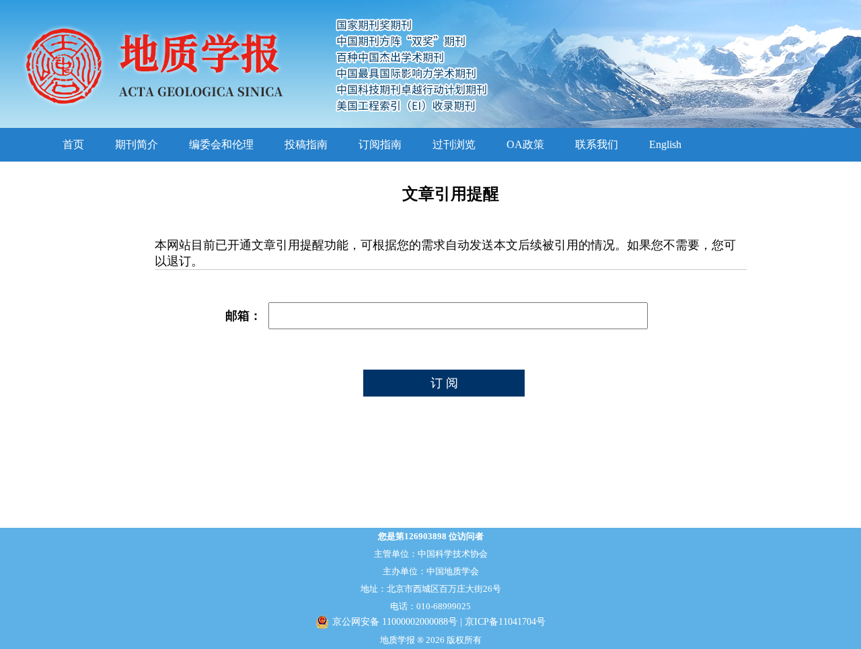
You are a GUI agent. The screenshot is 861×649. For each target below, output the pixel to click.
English (665, 144)
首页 (73, 144)
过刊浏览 (454, 144)
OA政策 (525, 144)
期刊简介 (136, 144)
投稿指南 (306, 144)
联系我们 (596, 144)
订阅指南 (380, 144)
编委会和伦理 (221, 144)
